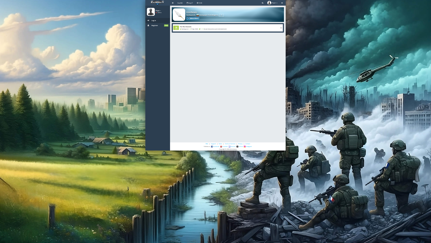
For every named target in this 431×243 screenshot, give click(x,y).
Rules (220, 144)
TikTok (240, 146)
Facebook (216, 146)
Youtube (225, 146)
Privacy (240, 144)
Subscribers (193, 18)
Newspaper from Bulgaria (208, 15)
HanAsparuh (190, 15)
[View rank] (221, 15)
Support (213, 144)
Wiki (207, 144)
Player (158, 11)
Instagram (249, 146)
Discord (232, 146)
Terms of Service (230, 144)
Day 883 (180, 3)
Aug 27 (190, 3)
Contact (247, 144)
